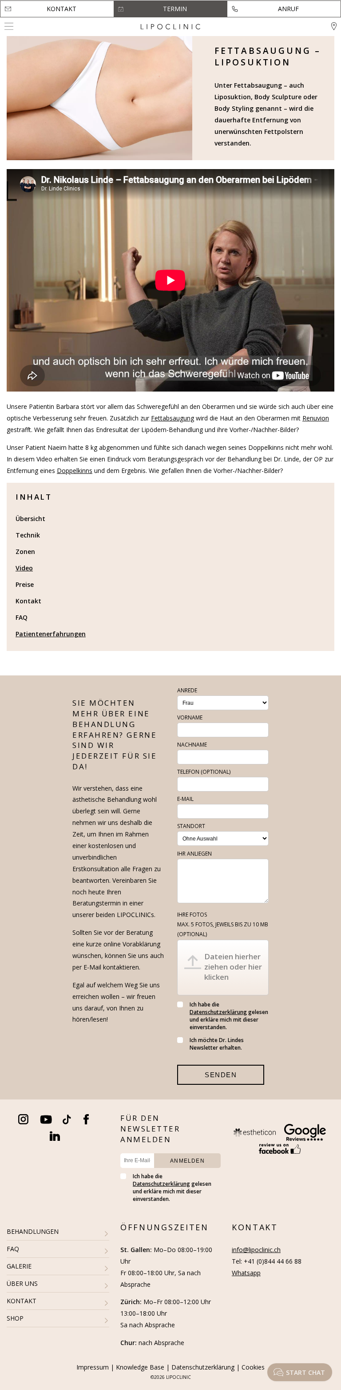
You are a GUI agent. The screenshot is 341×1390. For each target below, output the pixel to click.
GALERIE (19, 1266)
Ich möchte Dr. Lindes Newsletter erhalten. (217, 1043)
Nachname (192, 744)
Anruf (288, 8)
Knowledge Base (140, 1367)
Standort (191, 826)
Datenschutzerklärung (218, 1012)
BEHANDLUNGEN (33, 1231)
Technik (28, 535)
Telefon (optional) (203, 772)
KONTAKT (21, 1301)
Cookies (253, 1367)
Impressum (92, 1367)
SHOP (15, 1318)
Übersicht (30, 518)
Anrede (187, 690)
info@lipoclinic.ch (256, 1249)
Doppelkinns (74, 470)
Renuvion (315, 418)
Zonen (25, 551)
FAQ (22, 617)
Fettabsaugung (172, 418)
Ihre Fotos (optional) (222, 924)
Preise (25, 584)
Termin (175, 8)
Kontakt (61, 8)
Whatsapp (246, 1273)
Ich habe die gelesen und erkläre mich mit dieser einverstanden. (229, 1016)
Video (24, 568)
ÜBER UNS (22, 1283)
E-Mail (185, 799)
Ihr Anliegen (194, 853)
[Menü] (8, 26)
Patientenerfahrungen (51, 634)
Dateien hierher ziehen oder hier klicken (233, 966)
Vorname (189, 717)
